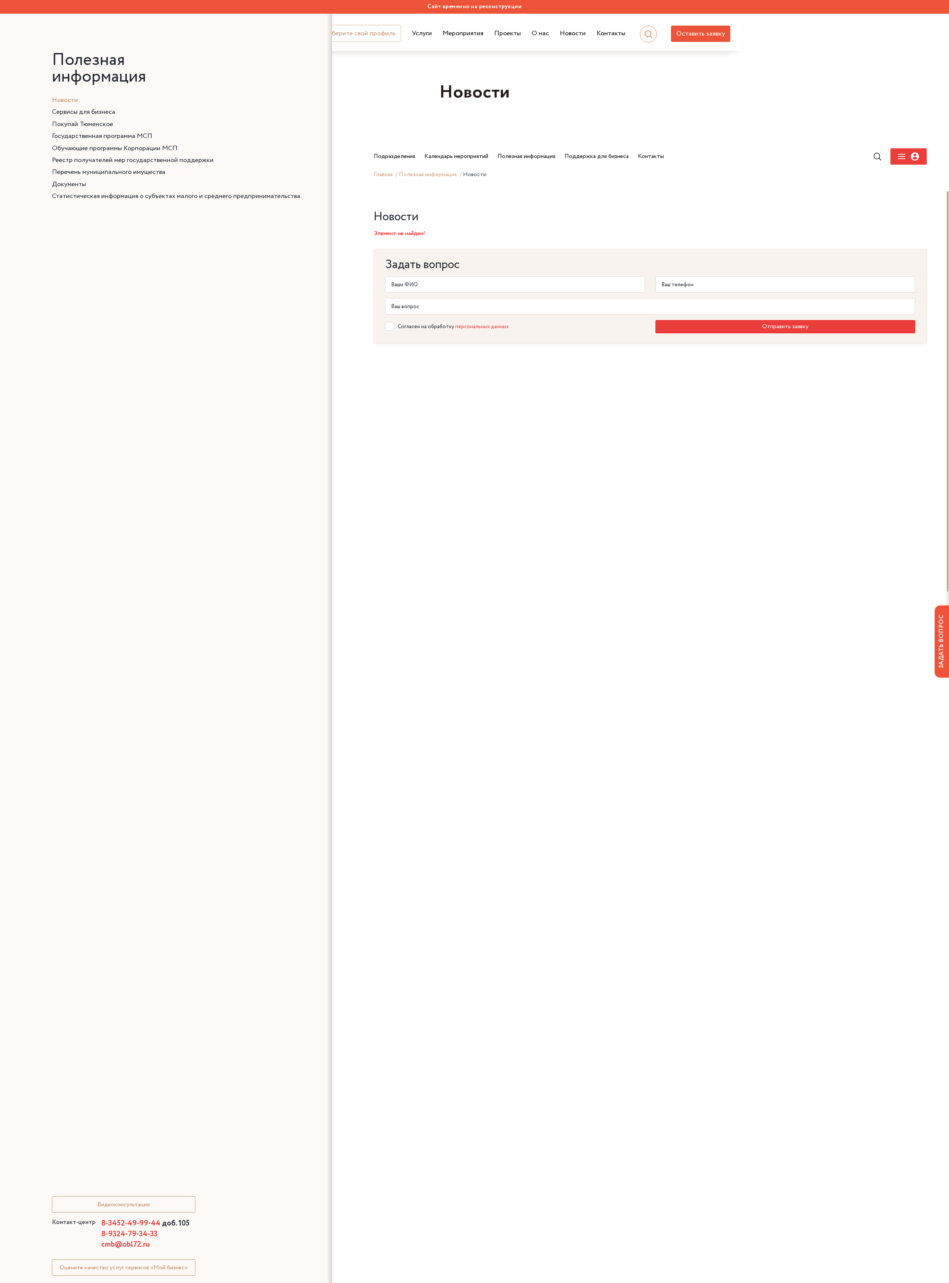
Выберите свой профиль (360, 33)
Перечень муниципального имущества (108, 172)
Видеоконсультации (123, 1204)
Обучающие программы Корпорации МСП (115, 148)
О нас (540, 33)
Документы (69, 184)
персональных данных (482, 326)
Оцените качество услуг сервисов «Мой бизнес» (124, 1267)
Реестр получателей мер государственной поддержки (133, 160)
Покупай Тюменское (82, 124)
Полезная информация (428, 174)
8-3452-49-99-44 (145, 1223)
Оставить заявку (700, 34)
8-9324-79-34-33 (129, 1234)
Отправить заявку (785, 326)
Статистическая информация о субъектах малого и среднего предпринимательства (176, 196)
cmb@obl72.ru (125, 1244)
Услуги (422, 33)
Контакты (610, 33)
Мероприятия (463, 33)
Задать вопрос (941, 641)
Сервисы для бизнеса (83, 112)
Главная (383, 174)
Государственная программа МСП (102, 136)
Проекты (507, 33)
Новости (573, 33)
